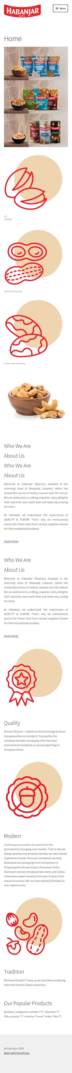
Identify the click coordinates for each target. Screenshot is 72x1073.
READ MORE (11, 541)
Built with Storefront (17, 1053)
